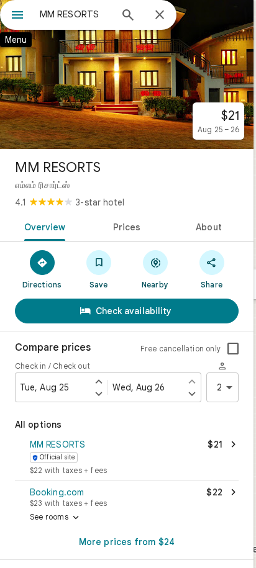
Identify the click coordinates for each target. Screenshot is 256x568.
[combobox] (75, 14)
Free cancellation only (180, 348)
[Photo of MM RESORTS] (127, 74)
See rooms (55, 518)
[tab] (42, 226)
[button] (127, 458)
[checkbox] (233, 348)
